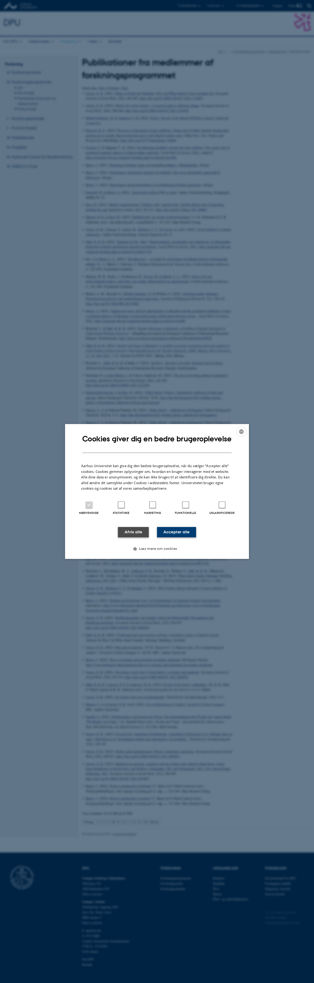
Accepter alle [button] (176, 531)
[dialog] (157, 491)
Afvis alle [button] (133, 531)
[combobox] (241, 431)
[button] (157, 549)
